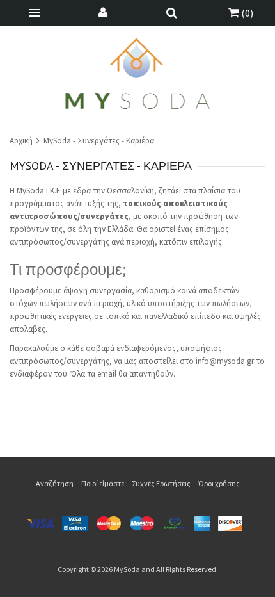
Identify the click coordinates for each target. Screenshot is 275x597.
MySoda (127, 569)
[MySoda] (138, 73)
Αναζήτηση (55, 483)
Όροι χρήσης (219, 483)
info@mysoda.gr (225, 361)
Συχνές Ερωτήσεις (161, 483)
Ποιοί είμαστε (102, 483)
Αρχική (22, 140)
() (246, 12)
